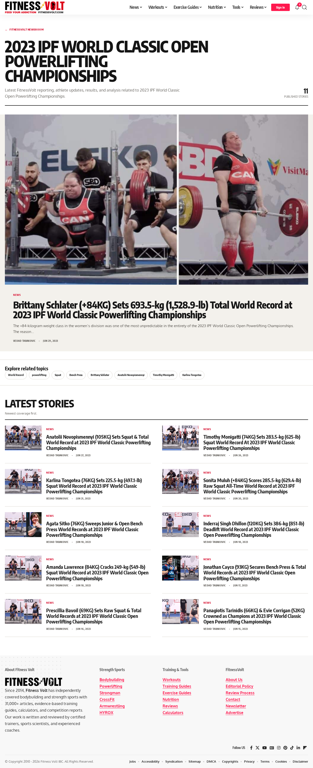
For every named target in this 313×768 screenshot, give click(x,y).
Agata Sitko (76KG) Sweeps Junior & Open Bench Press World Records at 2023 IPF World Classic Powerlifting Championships (94, 529)
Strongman (110, 692)
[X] (257, 748)
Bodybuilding (112, 679)
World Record (16, 374)
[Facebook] (251, 748)
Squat (58, 374)
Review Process (240, 692)
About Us (234, 679)
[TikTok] (292, 748)
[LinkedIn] (298, 748)
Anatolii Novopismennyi (131, 374)
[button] (280, 7)
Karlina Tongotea (191, 374)
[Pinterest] (285, 748)
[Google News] (271, 748)
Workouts (172, 679)
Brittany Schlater (100, 374)
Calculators (173, 712)
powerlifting (39, 374)
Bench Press (75, 374)
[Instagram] (279, 748)
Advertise (234, 712)
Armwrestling (112, 706)
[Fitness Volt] (35, 7)
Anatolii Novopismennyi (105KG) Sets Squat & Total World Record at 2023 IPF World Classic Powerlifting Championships (98, 442)
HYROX (106, 712)
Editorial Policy (239, 686)
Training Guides (177, 686)
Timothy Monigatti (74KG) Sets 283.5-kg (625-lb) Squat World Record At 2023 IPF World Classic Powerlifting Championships (251, 442)
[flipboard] (305, 748)
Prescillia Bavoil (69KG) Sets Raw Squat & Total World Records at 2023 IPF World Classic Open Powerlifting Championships (93, 615)
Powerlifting (111, 686)
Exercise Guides (177, 692)
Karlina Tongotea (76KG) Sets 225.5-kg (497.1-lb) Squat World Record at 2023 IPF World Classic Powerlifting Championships (94, 485)
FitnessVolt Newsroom (24, 29)
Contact (233, 699)
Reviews (170, 706)
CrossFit (107, 699)
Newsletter (236, 706)
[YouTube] (264, 748)
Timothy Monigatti (163, 374)
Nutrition (171, 699)
